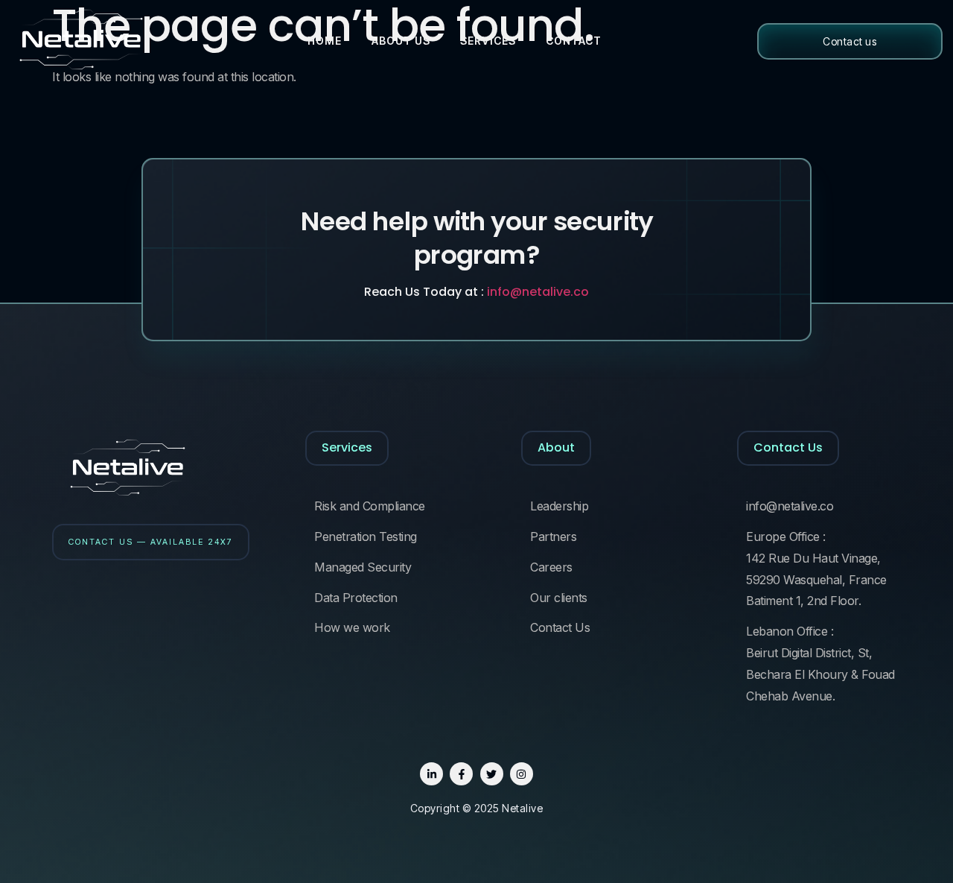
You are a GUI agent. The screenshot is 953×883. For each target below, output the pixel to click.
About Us (401, 40)
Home (324, 40)
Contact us (849, 41)
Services (488, 40)
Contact (574, 40)
